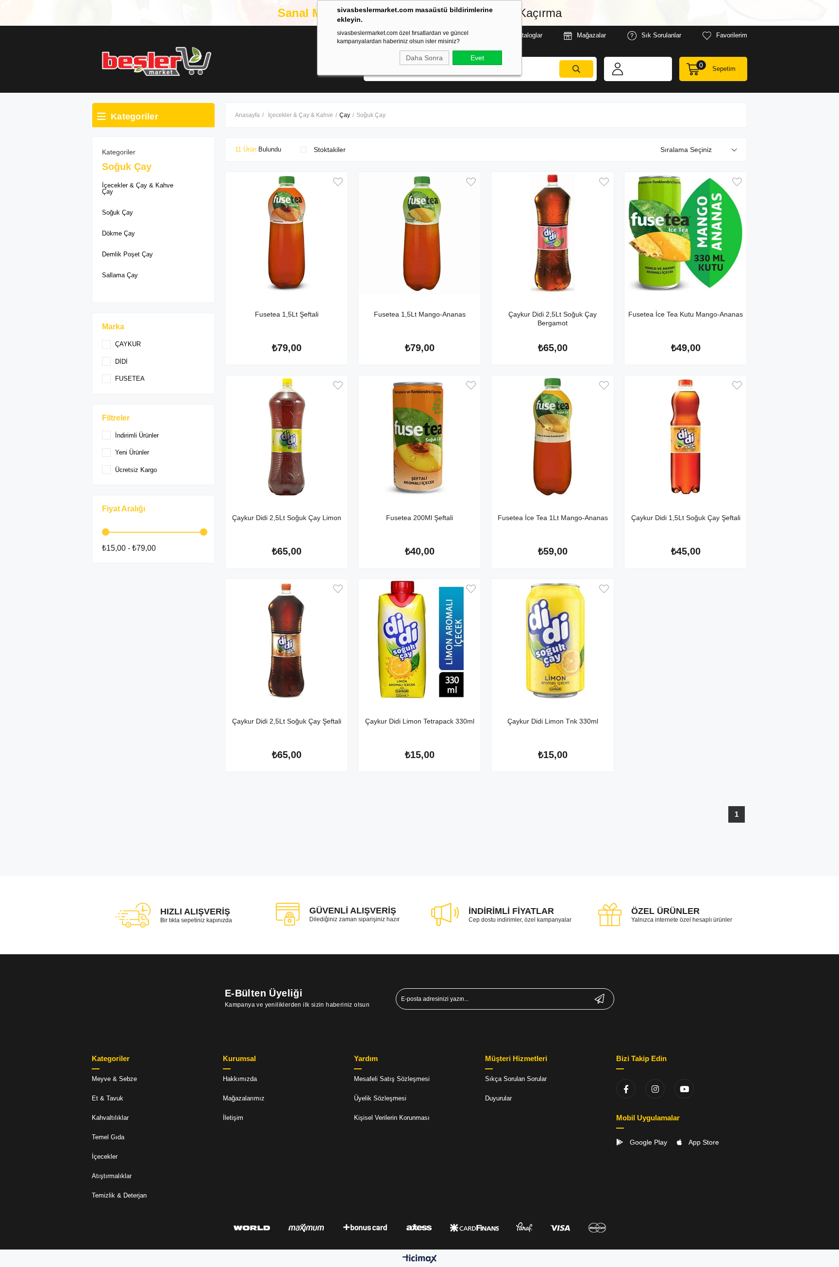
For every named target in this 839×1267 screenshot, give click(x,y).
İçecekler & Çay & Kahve (137, 185)
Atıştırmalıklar (112, 1176)
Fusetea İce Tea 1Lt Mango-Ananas (553, 518)
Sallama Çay (120, 275)
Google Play (647, 1142)
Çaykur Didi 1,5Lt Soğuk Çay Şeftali (685, 518)
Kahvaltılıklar (110, 1117)
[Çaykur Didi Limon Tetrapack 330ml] (419, 640)
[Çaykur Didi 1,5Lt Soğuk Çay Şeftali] (685, 436)
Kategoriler (118, 152)
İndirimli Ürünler (137, 435)
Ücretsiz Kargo (136, 470)
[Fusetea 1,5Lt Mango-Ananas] (419, 233)
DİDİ (121, 361)
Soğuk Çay (117, 212)
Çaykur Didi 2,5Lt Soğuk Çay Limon (286, 518)
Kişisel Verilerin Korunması (392, 1117)
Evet (477, 58)
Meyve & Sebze (114, 1078)
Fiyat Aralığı (123, 509)
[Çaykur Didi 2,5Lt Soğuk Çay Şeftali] (286, 640)
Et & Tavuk (107, 1098)
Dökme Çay (118, 233)
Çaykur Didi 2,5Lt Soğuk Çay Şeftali (286, 721)
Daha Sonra (424, 58)
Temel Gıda (108, 1137)
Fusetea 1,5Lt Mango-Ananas (420, 314)
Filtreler (116, 418)
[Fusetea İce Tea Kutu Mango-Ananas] (685, 233)
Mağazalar (591, 35)
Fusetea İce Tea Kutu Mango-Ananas (685, 314)
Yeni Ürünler (132, 452)
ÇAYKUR (128, 344)
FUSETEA (130, 378)
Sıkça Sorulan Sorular (516, 1078)
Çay (107, 191)
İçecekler (104, 1156)
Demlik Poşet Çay (127, 254)
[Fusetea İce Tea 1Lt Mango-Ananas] (552, 436)
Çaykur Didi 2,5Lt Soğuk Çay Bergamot (552, 318)
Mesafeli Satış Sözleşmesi (392, 1078)
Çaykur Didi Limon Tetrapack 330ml (419, 721)
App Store (703, 1142)
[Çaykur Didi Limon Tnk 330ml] (552, 640)
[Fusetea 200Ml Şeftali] (419, 436)
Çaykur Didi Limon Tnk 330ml (552, 721)
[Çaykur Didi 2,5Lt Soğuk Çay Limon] (286, 436)
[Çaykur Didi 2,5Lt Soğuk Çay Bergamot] (552, 233)
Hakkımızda (240, 1078)
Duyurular (498, 1098)
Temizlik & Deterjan (119, 1195)
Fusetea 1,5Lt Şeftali (287, 314)
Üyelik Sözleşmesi (380, 1098)
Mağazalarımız (244, 1098)
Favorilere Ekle (338, 182)
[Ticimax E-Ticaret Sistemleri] (420, 1259)
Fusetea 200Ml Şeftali (419, 518)
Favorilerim (731, 35)
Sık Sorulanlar (661, 35)
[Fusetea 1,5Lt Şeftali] (286, 233)
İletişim (233, 1117)
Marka (113, 326)
